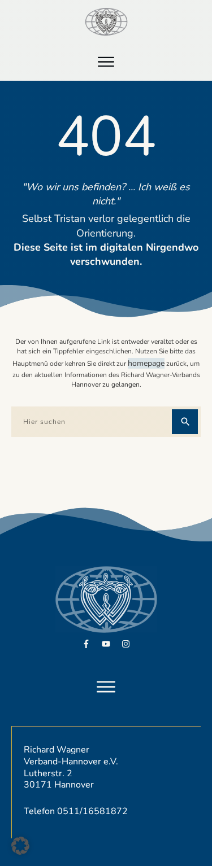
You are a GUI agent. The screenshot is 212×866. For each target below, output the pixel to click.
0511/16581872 (92, 811)
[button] (20, 845)
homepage (146, 363)
